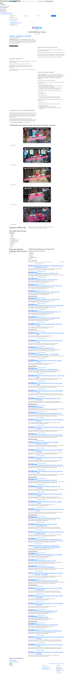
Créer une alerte (61, 261)
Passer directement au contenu (6, 12)
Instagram (63, 663)
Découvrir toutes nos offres (46, 669)
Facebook (57, 663)
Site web (35, 33)
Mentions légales (59, 668)
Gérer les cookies (59, 669)
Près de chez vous (45, 668)
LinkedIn (38, 33)
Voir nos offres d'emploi (14, 45)
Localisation (25, 15)
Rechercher (53, 15)
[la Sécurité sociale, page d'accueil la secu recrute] (13, 1)
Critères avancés (12, 17)
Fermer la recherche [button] (13, 20)
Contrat (39, 15)
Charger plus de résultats (32, 296)
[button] (14, 19)
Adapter (4, 8)
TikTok (60, 663)
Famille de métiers (12, 15)
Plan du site (58, 667)
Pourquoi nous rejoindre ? (46, 667)
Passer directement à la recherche (6, 13)
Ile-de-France (13, 24)
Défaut (2, 8)
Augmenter (5, 11)
